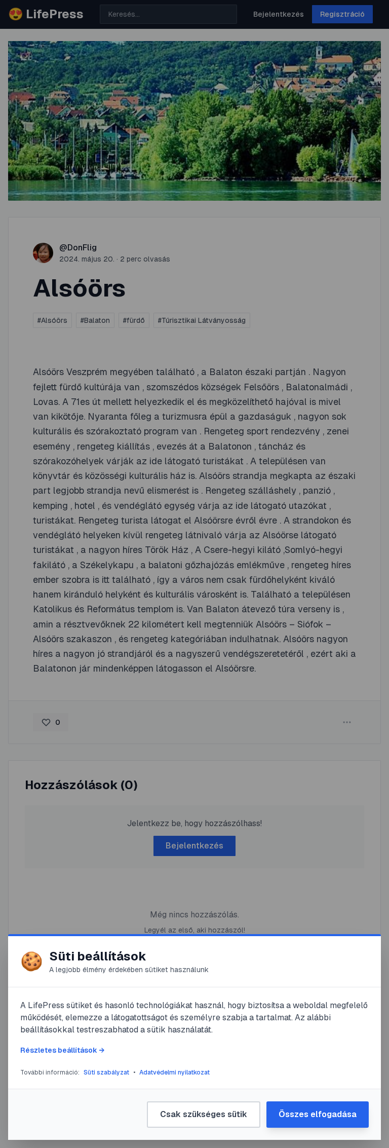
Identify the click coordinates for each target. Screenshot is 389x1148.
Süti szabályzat (106, 1072)
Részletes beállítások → (62, 1050)
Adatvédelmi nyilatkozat (174, 1072)
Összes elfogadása (318, 1114)
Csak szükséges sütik (203, 1114)
